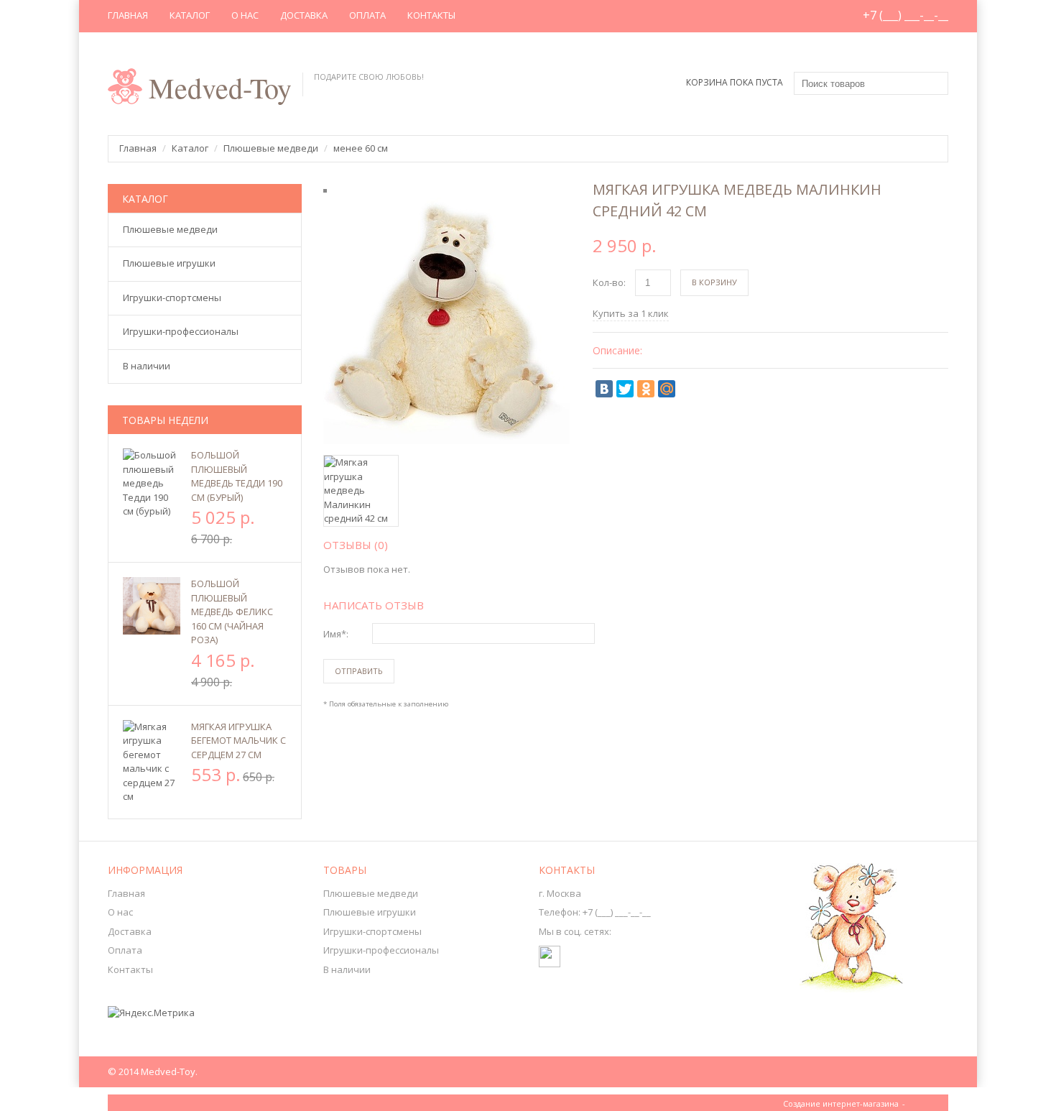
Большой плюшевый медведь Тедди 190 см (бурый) (236, 476)
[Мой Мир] (666, 388)
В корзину (714, 282)
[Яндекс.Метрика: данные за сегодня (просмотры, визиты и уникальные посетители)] (151, 1013)
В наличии (347, 969)
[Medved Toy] (549, 950)
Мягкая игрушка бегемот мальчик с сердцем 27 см (238, 740)
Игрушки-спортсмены (372, 931)
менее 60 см (360, 148)
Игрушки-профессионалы (381, 950)
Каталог (190, 15)
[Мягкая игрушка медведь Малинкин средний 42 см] (446, 204)
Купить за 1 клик (631, 313)
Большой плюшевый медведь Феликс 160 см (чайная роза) (232, 611)
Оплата (367, 15)
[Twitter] (625, 388)
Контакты (431, 15)
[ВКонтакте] (604, 388)
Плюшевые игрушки (369, 911)
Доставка (304, 15)
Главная (128, 15)
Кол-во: (609, 282)
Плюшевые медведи (270, 148)
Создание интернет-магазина (841, 1103)
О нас (245, 15)
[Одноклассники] (645, 388)
